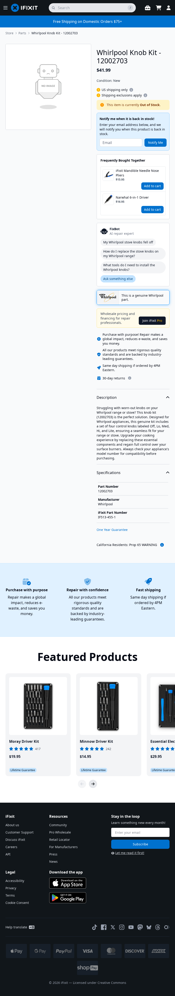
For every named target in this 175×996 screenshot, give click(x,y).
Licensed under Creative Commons (99, 982)
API (7, 854)
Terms (10, 895)
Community (58, 825)
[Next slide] (93, 784)
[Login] (168, 7)
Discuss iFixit (15, 839)
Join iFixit (152, 320)
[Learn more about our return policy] (129, 378)
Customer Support (19, 832)
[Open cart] (158, 7)
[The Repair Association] (167, 927)
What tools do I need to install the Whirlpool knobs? (129, 267)
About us (12, 825)
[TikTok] (94, 927)
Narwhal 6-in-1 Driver (132, 197)
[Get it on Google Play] (67, 897)
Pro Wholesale (60, 832)
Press (53, 854)
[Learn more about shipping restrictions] (131, 90)
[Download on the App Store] (67, 883)
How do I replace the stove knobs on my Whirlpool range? (131, 253)
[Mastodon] (140, 927)
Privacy (10, 888)
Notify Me (155, 142)
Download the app (66, 872)
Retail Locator (59, 839)
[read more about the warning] (162, 545)
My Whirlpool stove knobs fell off (128, 242)
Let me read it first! (129, 853)
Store (9, 33)
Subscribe (140, 844)
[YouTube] (131, 927)
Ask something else (118, 279)
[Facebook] (103, 927)
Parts (22, 33)
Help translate (16, 927)
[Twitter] (113, 927)
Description (107, 397)
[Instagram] (122, 927)
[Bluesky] (149, 927)
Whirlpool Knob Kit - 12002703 (54, 33)
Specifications (109, 472)
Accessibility (14, 881)
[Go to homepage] (26, 8)
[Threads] (157, 927)
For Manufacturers (63, 847)
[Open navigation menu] (5, 7)
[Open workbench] (147, 7)
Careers (11, 847)
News (53, 861)
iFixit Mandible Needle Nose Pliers (137, 172)
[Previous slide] (82, 784)
